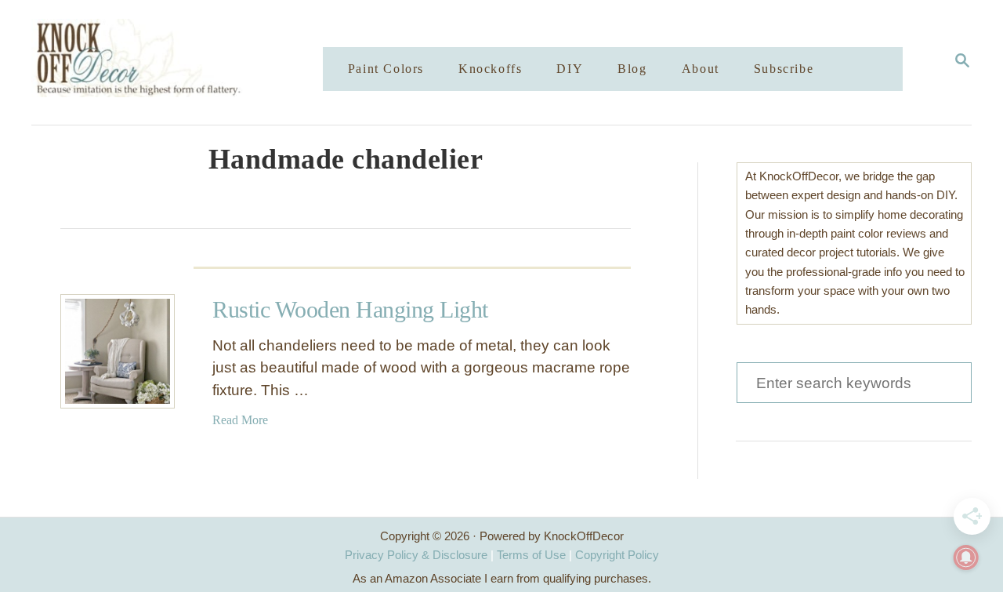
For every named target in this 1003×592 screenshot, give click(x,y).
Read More (240, 420)
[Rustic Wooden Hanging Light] (117, 351)
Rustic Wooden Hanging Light (350, 309)
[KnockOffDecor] (188, 62)
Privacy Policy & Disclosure (416, 554)
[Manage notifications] (966, 557)
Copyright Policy (617, 554)
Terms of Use (531, 554)
